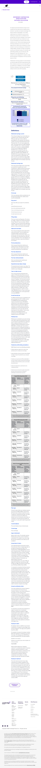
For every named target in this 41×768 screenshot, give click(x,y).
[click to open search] (39, 1)
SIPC (11, 741)
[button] (26, 1)
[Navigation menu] (39, 5)
